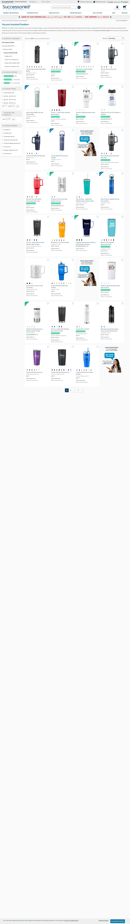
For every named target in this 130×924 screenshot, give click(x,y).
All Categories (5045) (8, 42)
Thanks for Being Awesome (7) (12, 143)
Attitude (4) (7, 129)
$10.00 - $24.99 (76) (10, 96)
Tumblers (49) (8, 56)
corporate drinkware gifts (102, 30)
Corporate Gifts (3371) (8, 46)
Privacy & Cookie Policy (71, 920)
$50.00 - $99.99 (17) (10, 103)
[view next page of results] (82, 390)
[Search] (79, 7)
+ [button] (2, 38)
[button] (8, 1)
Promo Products (76, 13)
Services (125, 13)
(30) (15, 76)
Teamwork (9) (8, 153)
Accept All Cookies (117, 921)
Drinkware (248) (7, 49)
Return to (121, 20)
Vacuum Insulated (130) (10, 53)
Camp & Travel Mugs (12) (11, 59)
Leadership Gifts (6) (9, 136)
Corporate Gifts (32, 13)
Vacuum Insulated (38, 38)
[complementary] (65, 17)
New (113, 13)
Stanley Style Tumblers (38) (12, 63)
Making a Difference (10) (11, 150)
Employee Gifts (54, 13)
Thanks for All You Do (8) (10, 140)
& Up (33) (17, 79)
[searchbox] (65, 7)
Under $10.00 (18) (9, 92)
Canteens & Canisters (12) (11, 66)
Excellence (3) (8, 133)
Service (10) (7, 146)
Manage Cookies (103, 920)
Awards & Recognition (11, 13)
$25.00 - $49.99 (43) (10, 99)
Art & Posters (97, 13)
